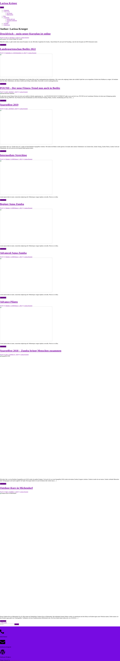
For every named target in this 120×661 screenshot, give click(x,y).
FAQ (8, 22)
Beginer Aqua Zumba (12, 204)
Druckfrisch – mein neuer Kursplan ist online (25, 33)
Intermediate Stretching (13, 155)
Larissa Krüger (8, 3)
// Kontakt (5, 23)
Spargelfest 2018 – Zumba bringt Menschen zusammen (30, 350)
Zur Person (9, 13)
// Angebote (6, 17)
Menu (2, 7)
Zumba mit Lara (11, 19)
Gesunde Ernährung (12, 20)
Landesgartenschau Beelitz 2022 (18, 48)
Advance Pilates (9, 301)
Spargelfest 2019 (9, 104)
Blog (4, 16)
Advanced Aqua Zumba (13, 252)
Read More (3, 44)
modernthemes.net (15, 660)
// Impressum (6, 25)
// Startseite (6, 10)
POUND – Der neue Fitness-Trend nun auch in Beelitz (30, 88)
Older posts (3, 622)
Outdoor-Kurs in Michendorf (16, 487)
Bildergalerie (10, 14)
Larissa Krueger (25, 37)
